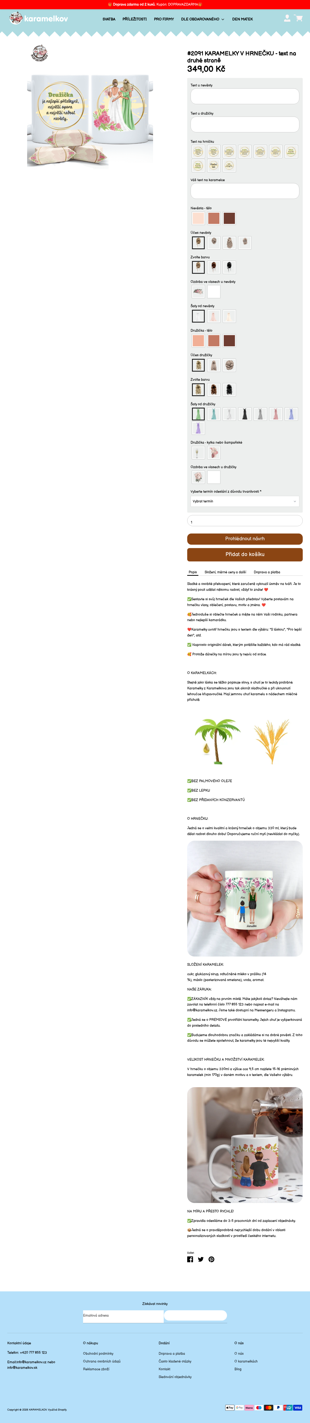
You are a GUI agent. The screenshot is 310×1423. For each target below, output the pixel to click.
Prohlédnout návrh (245, 539)
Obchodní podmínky (98, 1354)
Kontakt (164, 1369)
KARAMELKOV (38, 1409)
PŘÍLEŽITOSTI (135, 19)
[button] (245, 85)
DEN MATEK (242, 19)
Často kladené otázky (175, 1361)
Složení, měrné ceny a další (225, 572)
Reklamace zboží (96, 1369)
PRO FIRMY (164, 19)
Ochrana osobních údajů (102, 1361)
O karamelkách (246, 1361)
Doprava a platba (267, 572)
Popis (193, 572)
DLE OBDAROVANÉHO (200, 19)
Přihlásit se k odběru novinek (195, 1315)
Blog (237, 1369)
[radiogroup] (245, 158)
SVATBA (109, 19)
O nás (239, 1354)
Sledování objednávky (175, 1377)
